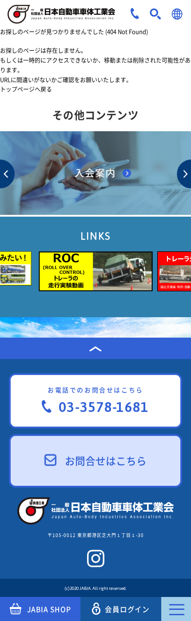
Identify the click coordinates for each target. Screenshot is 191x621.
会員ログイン (127, 609)
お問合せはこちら (106, 460)
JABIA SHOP (49, 609)
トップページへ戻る (26, 89)
